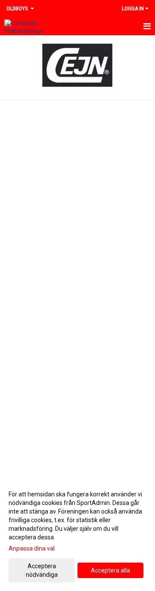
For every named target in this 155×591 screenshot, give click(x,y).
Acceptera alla (110, 570)
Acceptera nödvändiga (42, 570)
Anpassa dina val (32, 548)
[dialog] (77, 534)
